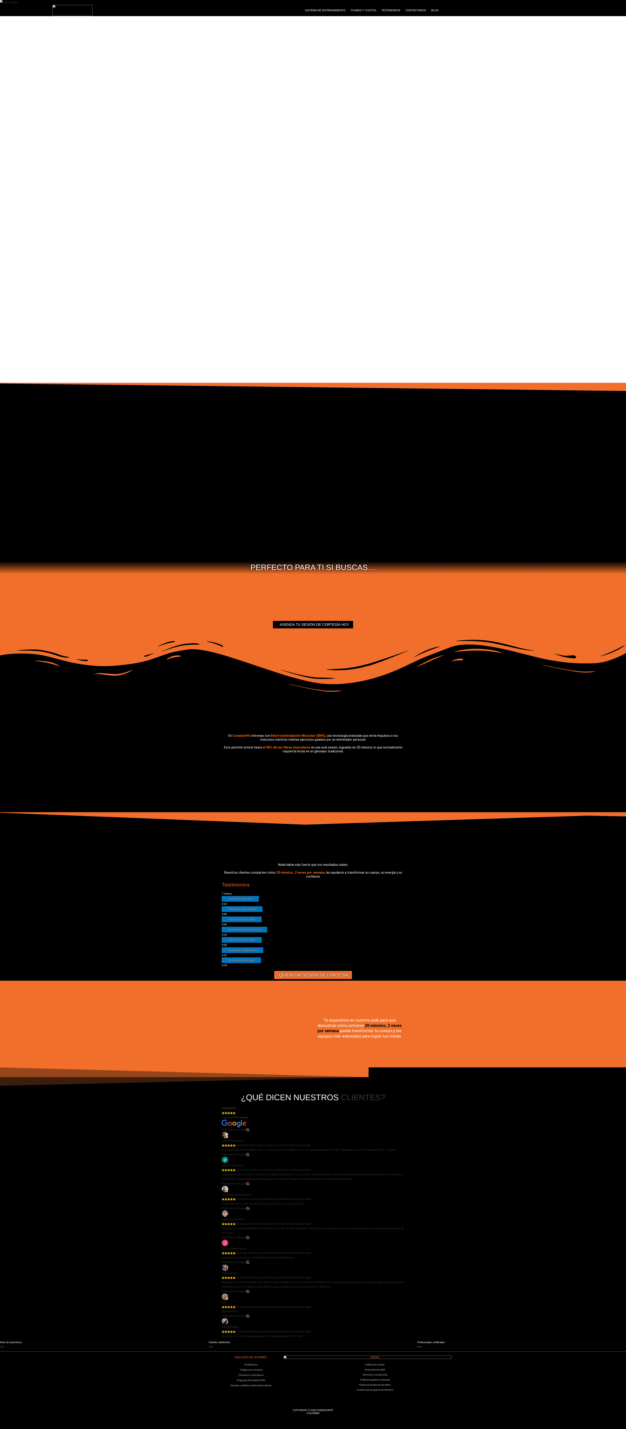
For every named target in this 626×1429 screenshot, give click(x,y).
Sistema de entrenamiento (325, 10)
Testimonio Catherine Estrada (244, 929)
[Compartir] (33, 1422)
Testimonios (390, 10)
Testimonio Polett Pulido (241, 939)
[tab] (313, 901)
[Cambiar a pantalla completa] (20, 1422)
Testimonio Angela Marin (241, 919)
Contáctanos (415, 10)
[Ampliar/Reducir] (6, 1422)
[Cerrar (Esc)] (47, 1422)
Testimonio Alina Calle (240, 898)
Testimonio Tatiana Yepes (242, 950)
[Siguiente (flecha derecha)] (20, 1427)
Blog (435, 10)
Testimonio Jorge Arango (242, 909)
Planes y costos (363, 10)
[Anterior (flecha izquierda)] (6, 1427)
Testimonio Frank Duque (241, 960)
